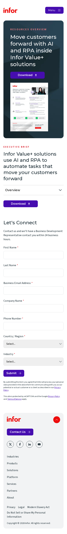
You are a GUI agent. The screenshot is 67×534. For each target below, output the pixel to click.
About (10, 497)
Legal (21, 507)
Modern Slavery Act (38, 507)
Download (29, 76)
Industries (13, 456)
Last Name (9, 265)
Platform (12, 477)
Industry (8, 354)
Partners (12, 491)
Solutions (12, 470)
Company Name (12, 301)
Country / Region (13, 336)
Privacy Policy (54, 396)
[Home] (10, 10)
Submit (11, 373)
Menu (51, 10)
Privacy (11, 507)
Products (12, 463)
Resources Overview (28, 29)
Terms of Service (14, 399)
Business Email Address (17, 283)
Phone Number (12, 318)
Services (11, 484)
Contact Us (18, 432)
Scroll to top (56, 419)
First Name (9, 247)
